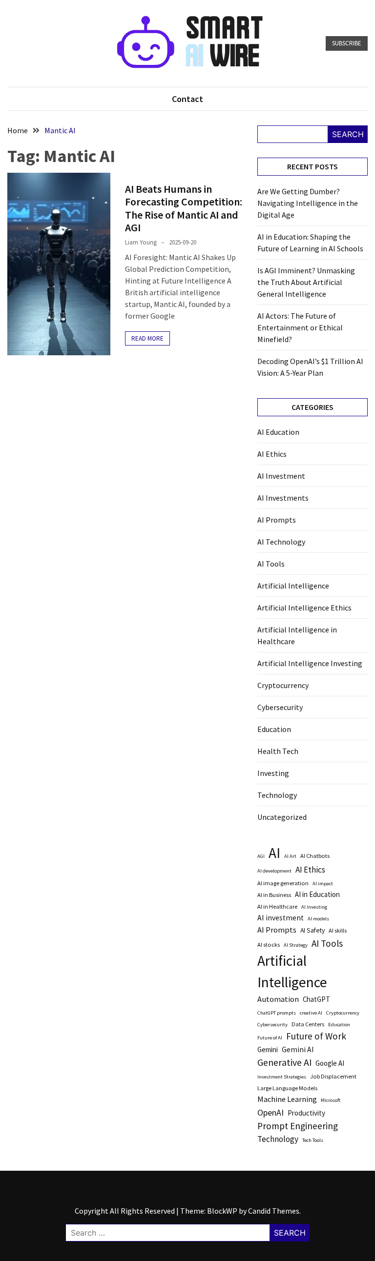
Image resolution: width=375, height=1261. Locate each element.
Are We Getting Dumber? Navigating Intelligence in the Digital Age (307, 203)
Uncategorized (282, 817)
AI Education (278, 432)
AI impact (322, 883)
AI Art (290, 856)
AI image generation (283, 883)
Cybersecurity (280, 707)
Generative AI (284, 1062)
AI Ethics (272, 454)
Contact (187, 98)
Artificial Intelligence (293, 585)
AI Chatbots (315, 855)
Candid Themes (273, 1211)
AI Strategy (296, 945)
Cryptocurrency (283, 685)
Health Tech (277, 751)
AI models (318, 918)
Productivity (306, 1113)
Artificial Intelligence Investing (309, 663)
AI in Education (317, 894)
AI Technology (281, 542)
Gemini (267, 1049)
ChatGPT (316, 999)
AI (274, 853)
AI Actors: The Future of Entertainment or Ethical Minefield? (300, 327)
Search (348, 134)
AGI (261, 856)
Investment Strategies (281, 1077)
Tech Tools (312, 1140)
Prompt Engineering (297, 1126)
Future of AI (269, 1038)
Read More (147, 338)
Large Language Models (287, 1088)
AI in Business (274, 894)
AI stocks (268, 944)
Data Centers (308, 1024)
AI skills (338, 930)
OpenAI (270, 1112)
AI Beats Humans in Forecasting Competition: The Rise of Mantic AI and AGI (183, 208)
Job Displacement (333, 1076)
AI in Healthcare (277, 906)
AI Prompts (276, 520)
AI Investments (283, 498)
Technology (277, 795)
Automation (278, 999)
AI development (274, 871)
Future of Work (316, 1036)
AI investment (280, 917)
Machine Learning (287, 1099)
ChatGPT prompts (276, 1013)
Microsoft (330, 1100)
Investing (273, 773)
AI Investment (281, 476)
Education (274, 729)
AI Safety (312, 930)
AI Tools (271, 564)
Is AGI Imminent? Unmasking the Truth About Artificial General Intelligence (306, 282)
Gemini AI (298, 1049)
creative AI (311, 1013)
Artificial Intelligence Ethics (304, 607)
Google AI (329, 1063)
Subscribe (346, 43)
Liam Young (141, 242)
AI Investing (314, 907)
